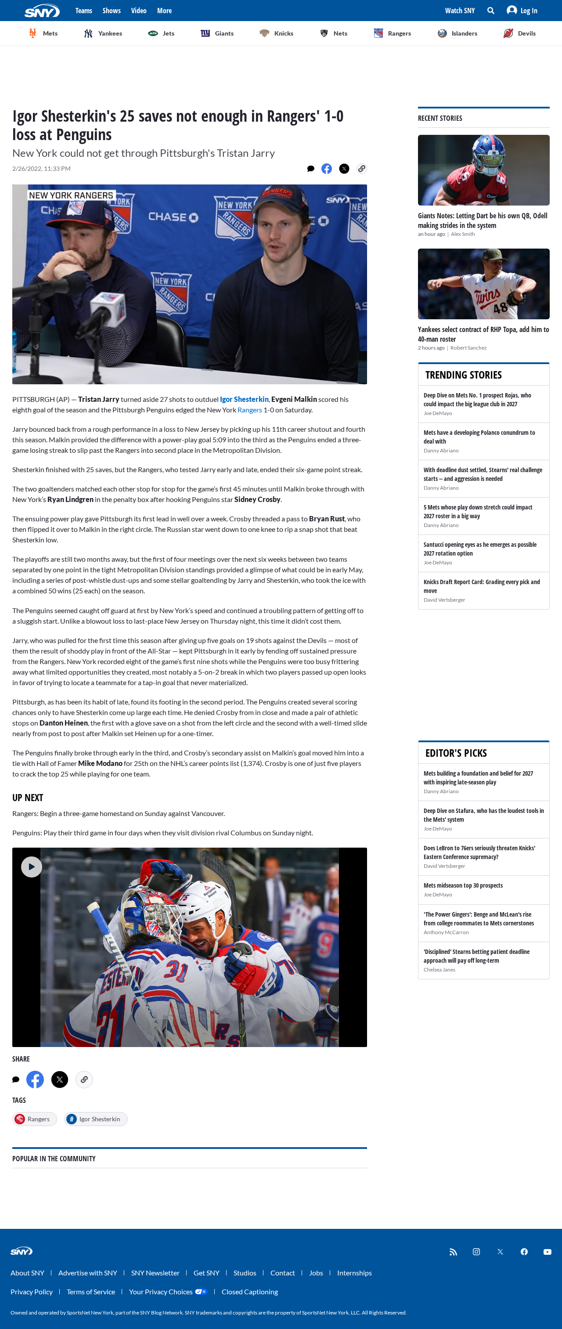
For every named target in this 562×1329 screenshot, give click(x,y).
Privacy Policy (32, 1291)
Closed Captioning (250, 1291)
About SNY (27, 1272)
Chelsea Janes (439, 969)
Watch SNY (460, 10)
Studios (245, 1272)
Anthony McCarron (446, 932)
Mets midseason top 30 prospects (463, 885)
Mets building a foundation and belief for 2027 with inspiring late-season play (478, 777)
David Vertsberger (444, 599)
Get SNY (207, 1272)
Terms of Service (91, 1291)
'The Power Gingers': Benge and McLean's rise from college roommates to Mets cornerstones (479, 918)
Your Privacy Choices (161, 1291)
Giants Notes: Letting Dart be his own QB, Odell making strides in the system (483, 220)
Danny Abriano (441, 450)
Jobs (316, 1272)
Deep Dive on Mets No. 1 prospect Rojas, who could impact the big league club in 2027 (477, 399)
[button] (522, 10)
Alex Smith (463, 234)
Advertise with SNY (87, 1272)
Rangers (250, 409)
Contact (282, 1272)
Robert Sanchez (468, 347)
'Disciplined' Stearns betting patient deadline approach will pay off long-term (477, 955)
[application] (189, 284)
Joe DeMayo (438, 413)
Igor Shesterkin (244, 399)
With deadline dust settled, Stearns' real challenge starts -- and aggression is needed (483, 474)
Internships (354, 1272)
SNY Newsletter (155, 1272)
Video (139, 10)
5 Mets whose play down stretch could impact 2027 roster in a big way (478, 511)
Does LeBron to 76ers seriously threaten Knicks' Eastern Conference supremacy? (479, 852)
